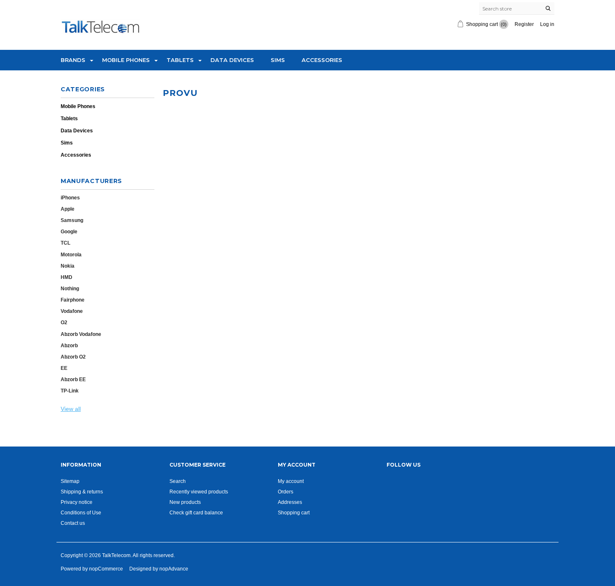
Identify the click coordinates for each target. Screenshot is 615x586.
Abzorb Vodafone (81, 334)
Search (177, 481)
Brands (73, 60)
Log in (547, 24)
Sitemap (70, 481)
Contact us (73, 523)
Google (69, 231)
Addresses (290, 502)
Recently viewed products (198, 491)
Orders (285, 491)
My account (291, 481)
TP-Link (70, 390)
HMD (66, 277)
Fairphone (73, 300)
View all (71, 408)
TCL (65, 243)
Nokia (67, 266)
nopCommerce (106, 568)
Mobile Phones (126, 60)
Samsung (72, 220)
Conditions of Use (81, 512)
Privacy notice (76, 502)
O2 (64, 322)
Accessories (322, 60)
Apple (67, 209)
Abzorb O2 (73, 357)
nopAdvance (173, 568)
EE (64, 368)
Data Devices (232, 60)
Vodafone (72, 311)
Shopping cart (294, 512)
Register (524, 24)
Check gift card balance (196, 512)
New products (185, 502)
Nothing (70, 288)
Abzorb (69, 345)
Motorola (71, 254)
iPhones (70, 197)
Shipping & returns (82, 491)
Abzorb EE (73, 379)
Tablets (180, 60)
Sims (278, 60)
